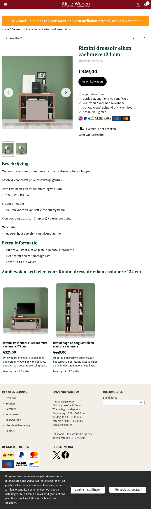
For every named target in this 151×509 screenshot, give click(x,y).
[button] (5, 4)
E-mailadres (124, 397)
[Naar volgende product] (144, 38)
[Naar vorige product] (133, 38)
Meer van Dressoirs (90, 135)
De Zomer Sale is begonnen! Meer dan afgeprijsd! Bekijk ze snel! (75, 21)
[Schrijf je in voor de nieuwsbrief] (141, 402)
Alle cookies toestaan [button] (128, 489)
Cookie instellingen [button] (88, 489)
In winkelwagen (92, 81)
